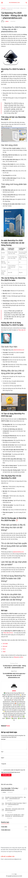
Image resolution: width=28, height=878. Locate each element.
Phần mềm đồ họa (8, 632)
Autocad (5, 646)
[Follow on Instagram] (14, 874)
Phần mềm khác (5, 830)
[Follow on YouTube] (15, 874)
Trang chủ (3, 8)
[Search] (26, 2)
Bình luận (3, 739)
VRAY (4, 651)
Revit (4, 649)
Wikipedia (16, 657)
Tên (2, 751)
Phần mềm (4, 827)
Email (2, 757)
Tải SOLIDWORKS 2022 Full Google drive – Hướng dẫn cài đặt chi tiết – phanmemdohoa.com (14, 675)
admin (7, 21)
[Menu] (2, 2)
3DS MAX (5, 643)
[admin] (2, 21)
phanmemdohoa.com (18, 350)
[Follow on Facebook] (12, 874)
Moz (22, 657)
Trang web (3, 763)
